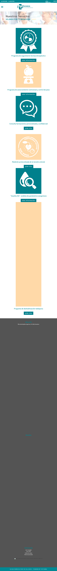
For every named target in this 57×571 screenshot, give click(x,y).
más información (28, 60)
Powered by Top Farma (40, 569)
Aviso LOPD (28, 551)
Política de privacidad (28, 554)
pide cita (28, 128)
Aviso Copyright (28, 550)
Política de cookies (28, 553)
